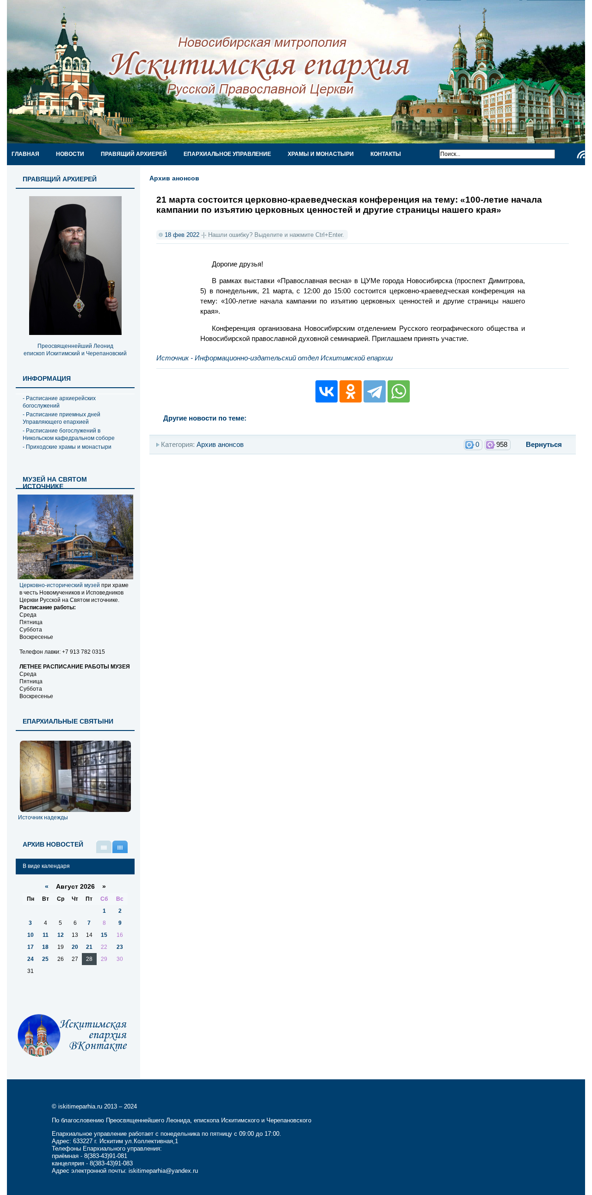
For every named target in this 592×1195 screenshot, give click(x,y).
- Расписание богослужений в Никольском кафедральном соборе (69, 434)
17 (30, 947)
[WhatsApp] (399, 391)
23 (120, 947)
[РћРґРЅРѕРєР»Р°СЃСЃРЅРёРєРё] (350, 391)
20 (75, 947)
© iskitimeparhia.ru (78, 1106)
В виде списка (103, 847)
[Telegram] (375, 391)
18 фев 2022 (182, 234)
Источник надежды (43, 817)
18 (45, 947)
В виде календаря (120, 847)
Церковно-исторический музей (59, 585)
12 (60, 935)
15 (104, 935)
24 (30, 959)
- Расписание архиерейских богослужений (59, 402)
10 (30, 935)
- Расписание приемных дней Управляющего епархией (61, 418)
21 (89, 947)
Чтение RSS (581, 154)
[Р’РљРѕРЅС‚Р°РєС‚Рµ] (326, 391)
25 (45, 959)
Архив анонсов (174, 178)
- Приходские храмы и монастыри (67, 447)
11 (46, 935)
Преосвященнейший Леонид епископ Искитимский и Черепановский (75, 350)
